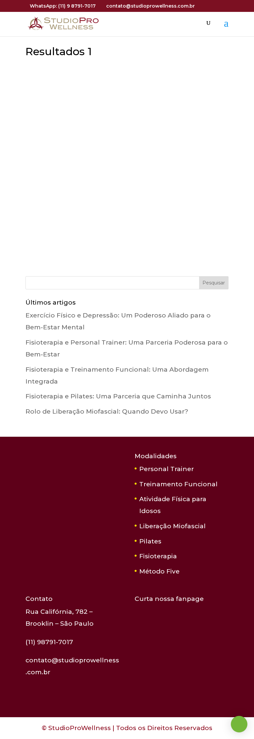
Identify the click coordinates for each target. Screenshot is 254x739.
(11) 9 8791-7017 (77, 6)
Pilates (150, 541)
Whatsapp (239, 724)
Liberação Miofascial (172, 526)
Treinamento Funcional (178, 484)
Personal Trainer (166, 469)
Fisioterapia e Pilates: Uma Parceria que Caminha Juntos (118, 396)
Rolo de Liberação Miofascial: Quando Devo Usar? (106, 411)
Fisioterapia (158, 556)
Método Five (159, 571)
